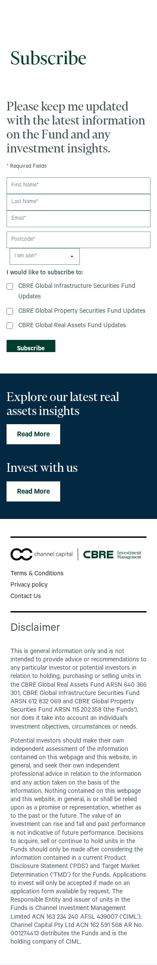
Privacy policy (29, 585)
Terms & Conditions (37, 574)
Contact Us (25, 597)
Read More (33, 435)
